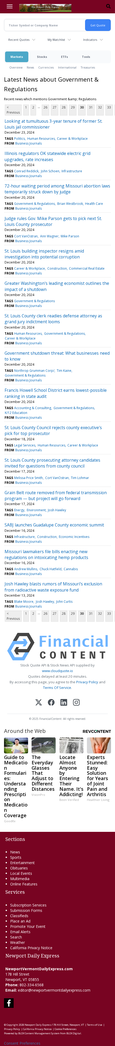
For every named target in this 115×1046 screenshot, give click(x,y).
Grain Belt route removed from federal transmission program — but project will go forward (56, 495)
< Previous (13, 110)
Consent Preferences (22, 1043)
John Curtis (64, 601)
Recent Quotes (18, 40)
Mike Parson (70, 236)
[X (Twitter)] (38, 703)
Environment (36, 510)
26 (45, 107)
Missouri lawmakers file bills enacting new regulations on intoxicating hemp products (46, 554)
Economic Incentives (74, 536)
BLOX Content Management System (39, 1033)
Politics (19, 138)
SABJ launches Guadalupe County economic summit (54, 525)
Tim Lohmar (80, 478)
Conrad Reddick (26, 171)
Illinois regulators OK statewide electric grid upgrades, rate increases (47, 156)
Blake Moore (23, 601)
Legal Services (24, 445)
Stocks (42, 57)
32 (100, 107)
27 (54, 107)
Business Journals (28, 143)
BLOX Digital (73, 1033)
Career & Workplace (72, 138)
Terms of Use (94, 1025)
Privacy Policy (87, 682)
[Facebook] (51, 703)
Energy (19, 510)
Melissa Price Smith (28, 478)
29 (73, 107)
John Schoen (50, 171)
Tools (86, 57)
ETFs (64, 57)
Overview (15, 67)
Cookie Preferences (65, 1029)
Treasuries (88, 67)
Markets (16, 57)
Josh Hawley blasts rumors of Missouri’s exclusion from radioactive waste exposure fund (53, 587)
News (30, 67)
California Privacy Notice (37, 1029)
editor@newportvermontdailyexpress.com (54, 990)
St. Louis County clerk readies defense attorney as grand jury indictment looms (53, 319)
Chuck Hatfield (51, 569)
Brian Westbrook (70, 203)
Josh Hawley (57, 510)
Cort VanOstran (26, 236)
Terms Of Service (57, 687)
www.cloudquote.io (57, 670)
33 (109, 107)
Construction (57, 268)
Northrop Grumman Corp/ (34, 370)
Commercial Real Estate (87, 268)
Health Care (94, 203)
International (67, 67)
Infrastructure (72, 171)
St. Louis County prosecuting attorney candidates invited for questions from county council (52, 463)
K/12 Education (16, 412)
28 (64, 107)
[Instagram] (76, 703)
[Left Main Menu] (9, 6)
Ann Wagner (49, 236)
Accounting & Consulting (32, 408)
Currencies (46, 67)
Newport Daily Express (38, 1025)
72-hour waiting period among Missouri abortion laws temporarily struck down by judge (57, 189)
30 (82, 107)
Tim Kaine (64, 370)
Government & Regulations (34, 203)
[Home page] (45, 7)
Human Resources (41, 138)
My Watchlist (56, 40)
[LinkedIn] (63, 703)
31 (91, 107)
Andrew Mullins (25, 569)
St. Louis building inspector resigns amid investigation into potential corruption (44, 254)
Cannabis (71, 569)
